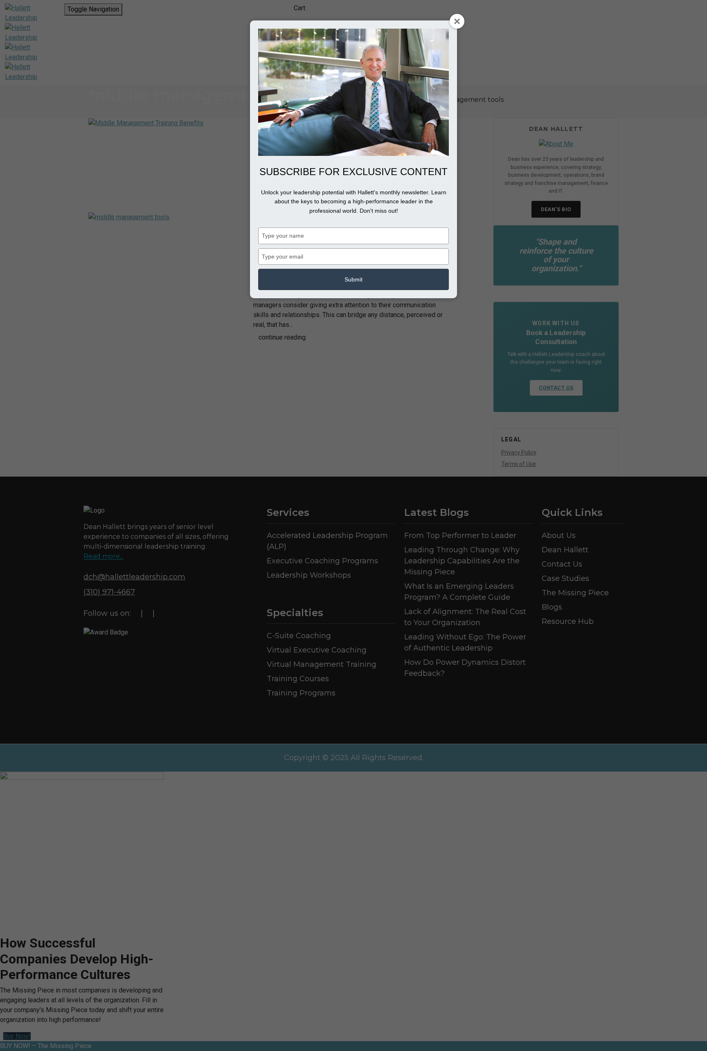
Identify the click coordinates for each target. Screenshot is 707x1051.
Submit (353, 279)
